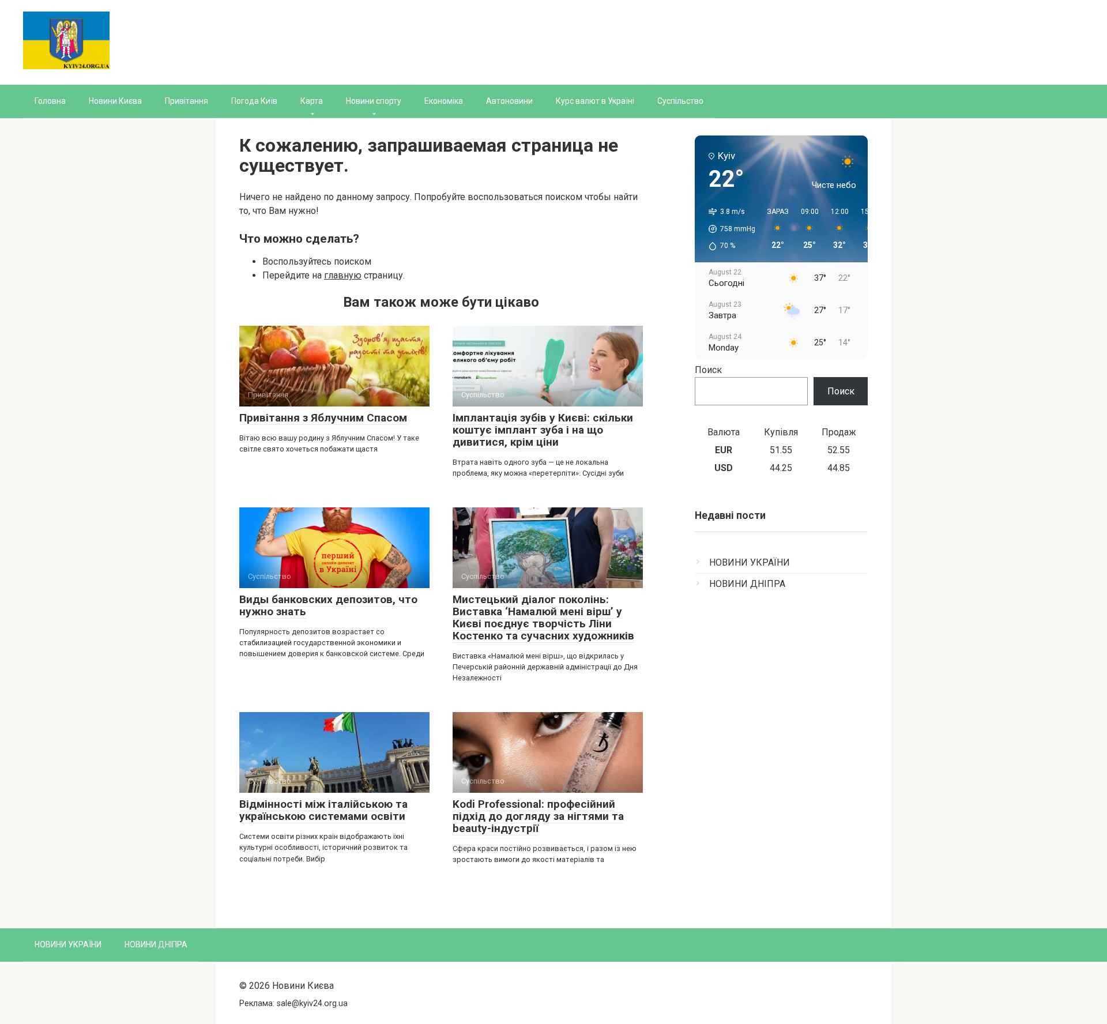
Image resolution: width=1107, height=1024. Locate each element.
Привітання (186, 101)
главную (343, 275)
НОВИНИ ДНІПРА (747, 583)
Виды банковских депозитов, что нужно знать (328, 605)
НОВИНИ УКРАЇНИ (749, 562)
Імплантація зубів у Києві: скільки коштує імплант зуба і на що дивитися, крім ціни (543, 430)
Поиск (708, 369)
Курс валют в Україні (595, 101)
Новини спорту (373, 101)
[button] (728, 229)
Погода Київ (254, 101)
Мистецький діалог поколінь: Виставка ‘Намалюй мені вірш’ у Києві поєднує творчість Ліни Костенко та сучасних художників (543, 617)
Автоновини (509, 101)
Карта (311, 101)
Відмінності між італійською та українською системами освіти (323, 810)
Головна (50, 101)
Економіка (443, 101)
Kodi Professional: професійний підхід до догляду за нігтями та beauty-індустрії (538, 816)
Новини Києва (115, 101)
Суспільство (680, 101)
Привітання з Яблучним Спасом (323, 417)
